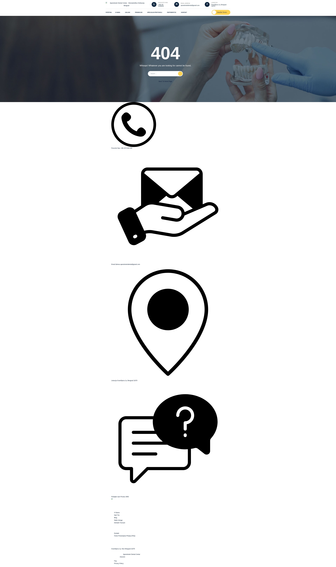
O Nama (117, 12)
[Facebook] (203, 12)
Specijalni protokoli (154, 12)
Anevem (122, 557)
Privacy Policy (119, 563)
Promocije (138, 12)
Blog (115, 518)
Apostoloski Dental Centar (131, 554)
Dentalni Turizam (119, 523)
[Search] (180, 73)
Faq (115, 561)
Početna (109, 12)
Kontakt (184, 12)
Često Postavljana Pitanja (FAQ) (124, 536)
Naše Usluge (118, 520)
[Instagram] (207, 12)
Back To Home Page (165, 81)
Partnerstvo (171, 12)
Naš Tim (117, 515)
